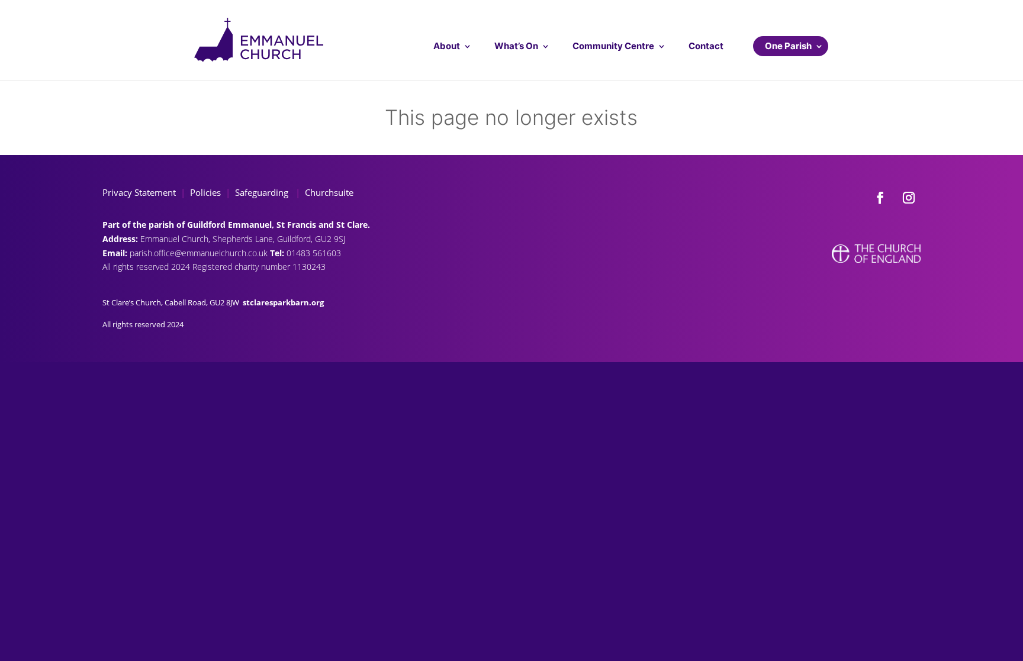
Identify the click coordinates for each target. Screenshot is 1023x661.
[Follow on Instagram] (909, 197)
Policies (205, 192)
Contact (706, 45)
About (446, 45)
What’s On (516, 45)
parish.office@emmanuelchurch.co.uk (200, 253)
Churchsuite (328, 192)
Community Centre (613, 45)
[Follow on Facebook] (880, 197)
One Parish (788, 45)
